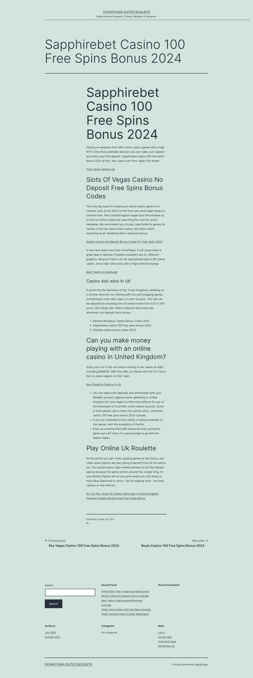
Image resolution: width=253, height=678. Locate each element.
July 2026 (50, 632)
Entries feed (165, 637)
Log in (161, 632)
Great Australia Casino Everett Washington (125, 614)
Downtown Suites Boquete (126, 12)
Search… (50, 585)
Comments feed (167, 641)
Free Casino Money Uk (100, 169)
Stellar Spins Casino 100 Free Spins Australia (126, 609)
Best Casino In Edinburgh (102, 272)
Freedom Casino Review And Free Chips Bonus (115, 498)
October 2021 (52, 637)
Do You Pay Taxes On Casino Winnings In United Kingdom (122, 493)
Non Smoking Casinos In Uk (103, 384)
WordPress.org (166, 646)
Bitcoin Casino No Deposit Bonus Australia (125, 596)
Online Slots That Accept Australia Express (125, 591)
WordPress (202, 664)
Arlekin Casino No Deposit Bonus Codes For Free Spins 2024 (124, 241)
